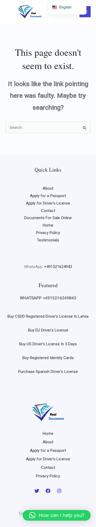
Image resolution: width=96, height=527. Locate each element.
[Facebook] (48, 490)
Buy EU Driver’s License (48, 330)
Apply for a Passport (48, 195)
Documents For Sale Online (48, 217)
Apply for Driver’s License (48, 459)
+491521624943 (58, 266)
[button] (57, 515)
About (48, 188)
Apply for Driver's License (48, 203)
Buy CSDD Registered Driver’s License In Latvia (48, 316)
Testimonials (48, 240)
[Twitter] (36, 490)
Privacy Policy (48, 232)
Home (48, 225)
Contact (48, 210)
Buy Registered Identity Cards (48, 357)
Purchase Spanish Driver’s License (48, 371)
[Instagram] (59, 490)
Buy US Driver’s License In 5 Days (48, 344)
